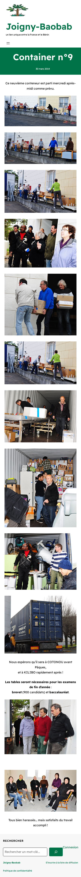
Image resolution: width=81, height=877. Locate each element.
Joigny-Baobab (39, 26)
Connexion (70, 847)
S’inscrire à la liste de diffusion (62, 862)
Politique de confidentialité (17, 870)
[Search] (56, 852)
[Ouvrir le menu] (8, 43)
